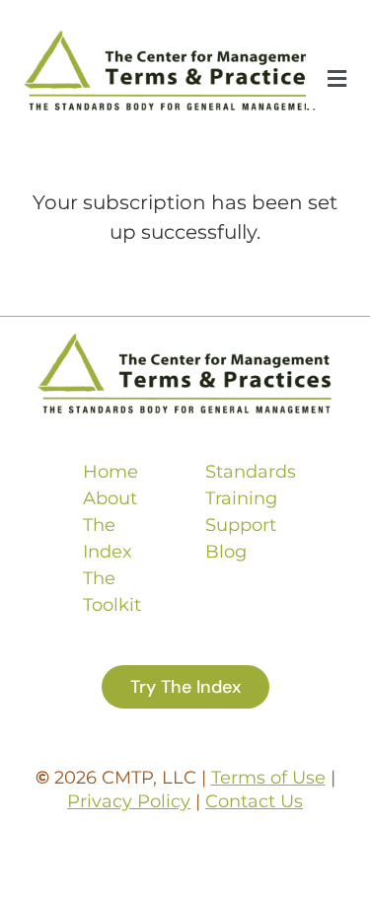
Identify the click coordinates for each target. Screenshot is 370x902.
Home (110, 472)
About (110, 498)
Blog (226, 552)
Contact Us (254, 801)
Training (241, 498)
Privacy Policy (128, 801)
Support (240, 525)
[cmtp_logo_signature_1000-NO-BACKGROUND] (171, 39)
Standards (250, 472)
